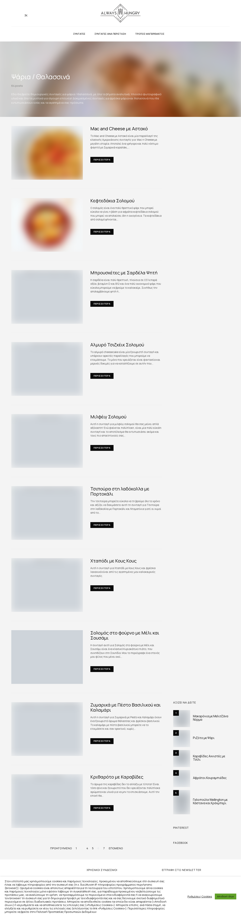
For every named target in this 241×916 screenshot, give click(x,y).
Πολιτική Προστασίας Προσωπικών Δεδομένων (66, 912)
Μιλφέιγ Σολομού (108, 417)
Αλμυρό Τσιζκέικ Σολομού (117, 344)
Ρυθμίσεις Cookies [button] (200, 896)
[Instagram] (14, 13)
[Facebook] (20, 13)
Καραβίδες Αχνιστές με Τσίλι (209, 758)
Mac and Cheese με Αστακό (119, 128)
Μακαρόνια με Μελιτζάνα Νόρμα (210, 718)
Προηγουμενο (61, 848)
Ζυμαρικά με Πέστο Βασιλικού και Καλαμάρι (125, 707)
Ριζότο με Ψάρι (203, 738)
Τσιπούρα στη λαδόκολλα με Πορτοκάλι (119, 491)
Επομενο (116, 848)
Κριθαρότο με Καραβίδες (116, 777)
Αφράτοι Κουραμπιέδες (210, 778)
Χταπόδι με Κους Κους (113, 561)
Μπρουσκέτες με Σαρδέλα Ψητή (123, 272)
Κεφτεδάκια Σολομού (112, 200)
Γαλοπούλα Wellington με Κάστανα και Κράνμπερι (210, 801)
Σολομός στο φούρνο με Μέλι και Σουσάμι (124, 635)
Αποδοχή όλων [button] (225, 896)
